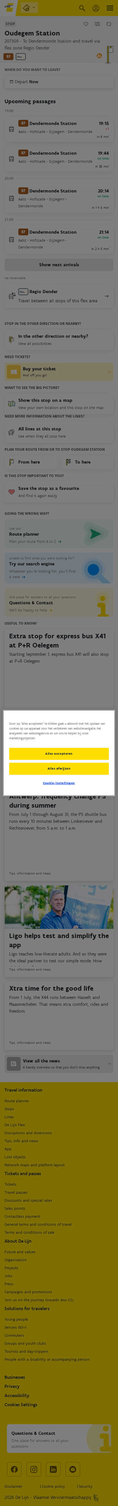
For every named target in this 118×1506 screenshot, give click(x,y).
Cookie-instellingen (59, 783)
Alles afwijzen (59, 768)
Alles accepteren (59, 754)
